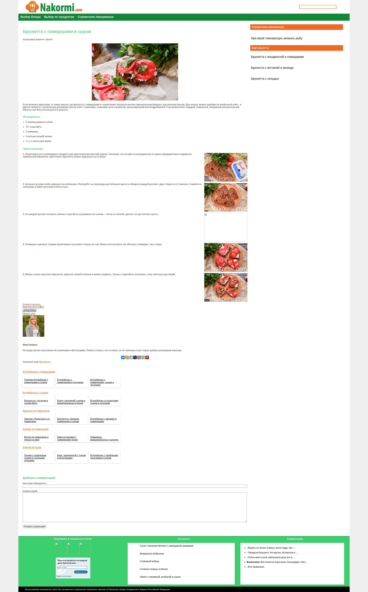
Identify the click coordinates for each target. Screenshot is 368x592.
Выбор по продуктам (59, 16)
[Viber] (139, 357)
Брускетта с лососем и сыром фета (36, 401)
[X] (135, 357)
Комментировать (32, 304)
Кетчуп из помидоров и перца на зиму (36, 438)
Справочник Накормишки (96, 16)
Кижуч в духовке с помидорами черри (67, 438)
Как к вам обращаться (34, 483)
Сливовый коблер (149, 561)
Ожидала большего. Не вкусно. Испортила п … (273, 552)
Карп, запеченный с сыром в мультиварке (71, 456)
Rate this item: (30, 307)
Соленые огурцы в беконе (154, 569)
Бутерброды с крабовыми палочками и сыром (104, 456)
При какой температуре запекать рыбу (276, 38)
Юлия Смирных (30, 345)
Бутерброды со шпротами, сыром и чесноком (104, 401)
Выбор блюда (31, 16)
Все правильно (256, 567)
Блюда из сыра (32, 447)
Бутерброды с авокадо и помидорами (103, 420)
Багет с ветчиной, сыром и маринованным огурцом (71, 401)
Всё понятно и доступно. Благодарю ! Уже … (284, 562)
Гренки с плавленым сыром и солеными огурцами (35, 458)
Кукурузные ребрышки (152, 553)
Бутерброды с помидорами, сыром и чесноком (102, 382)
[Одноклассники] (127, 357)
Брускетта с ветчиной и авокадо (272, 67)
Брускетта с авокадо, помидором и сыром (68, 420)
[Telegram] (131, 357)
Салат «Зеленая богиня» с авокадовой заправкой (166, 546)
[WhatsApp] (143, 357)
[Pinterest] (147, 357)
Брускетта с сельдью (265, 78)
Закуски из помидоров (36, 410)
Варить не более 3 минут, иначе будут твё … (271, 548)
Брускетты (44, 362)
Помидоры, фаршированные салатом (104, 438)
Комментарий (30, 491)
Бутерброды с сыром (35, 392)
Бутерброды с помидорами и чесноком (70, 381)
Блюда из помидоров (35, 429)
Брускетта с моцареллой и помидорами (277, 56)
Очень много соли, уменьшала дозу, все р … (271, 557)
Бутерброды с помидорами (39, 371)
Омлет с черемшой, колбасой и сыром (160, 577)
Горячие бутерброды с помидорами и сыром (36, 381)
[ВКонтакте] (123, 357)
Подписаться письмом (63, 576)
